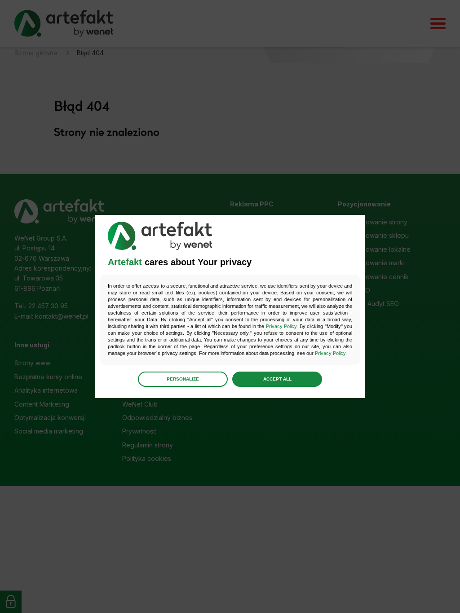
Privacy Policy (281, 326)
